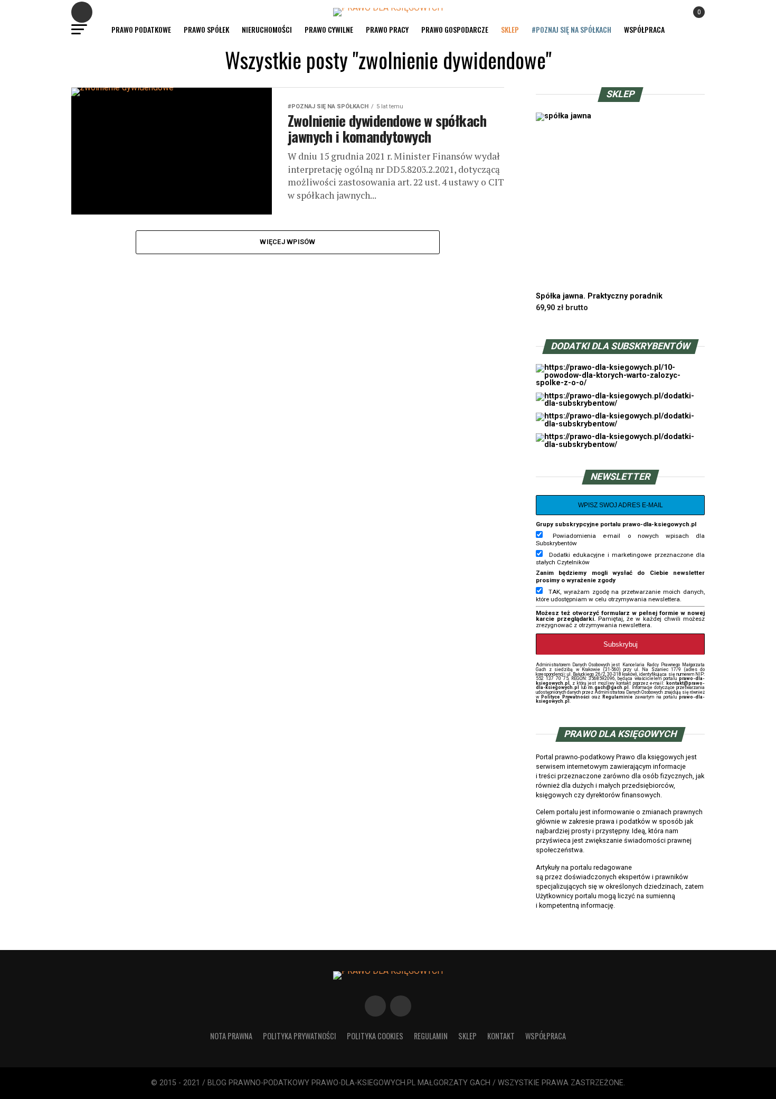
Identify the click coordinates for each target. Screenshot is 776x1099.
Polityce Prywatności (565, 697)
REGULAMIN (431, 1035)
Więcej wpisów (287, 242)
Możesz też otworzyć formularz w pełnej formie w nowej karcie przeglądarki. (620, 616)
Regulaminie (617, 697)
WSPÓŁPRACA (644, 29)
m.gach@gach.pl (608, 687)
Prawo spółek (206, 29)
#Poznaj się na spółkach (571, 29)
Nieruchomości (267, 29)
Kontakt (501, 1035)
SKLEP (510, 29)
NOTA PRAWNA (231, 1035)
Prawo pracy (387, 29)
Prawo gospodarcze (454, 29)
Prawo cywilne (329, 29)
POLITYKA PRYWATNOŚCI (299, 1035)
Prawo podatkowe (141, 29)
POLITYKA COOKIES (375, 1035)
